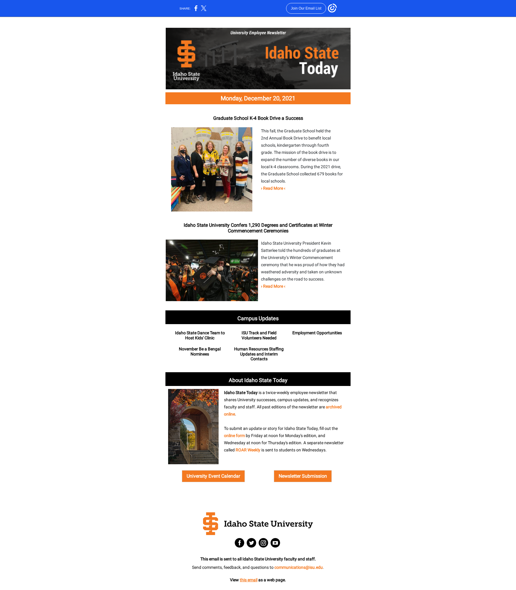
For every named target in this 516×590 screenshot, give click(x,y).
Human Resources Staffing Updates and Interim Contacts (259, 354)
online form (234, 435)
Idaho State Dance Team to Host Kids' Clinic (200, 335)
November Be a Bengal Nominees (200, 351)
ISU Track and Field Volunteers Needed (259, 335)
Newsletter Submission (303, 476)
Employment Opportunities (317, 332)
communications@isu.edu (298, 567)
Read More (273, 188)
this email (248, 579)
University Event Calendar (213, 476)
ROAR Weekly (248, 450)
